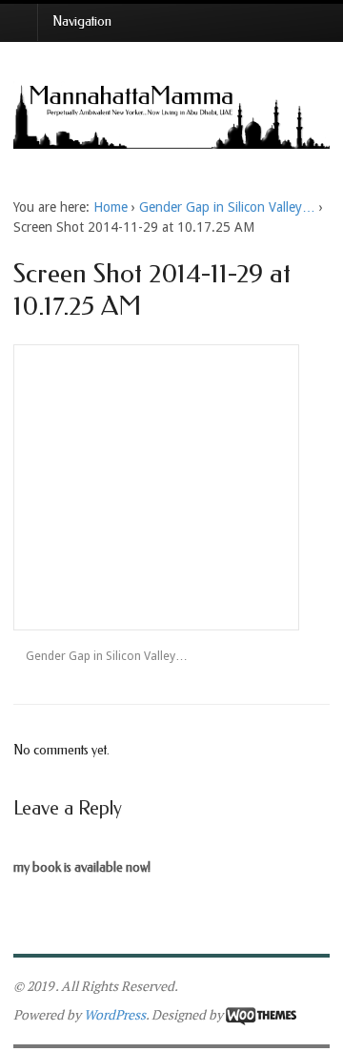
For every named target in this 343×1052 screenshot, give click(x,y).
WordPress (115, 1014)
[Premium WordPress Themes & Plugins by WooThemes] (261, 1014)
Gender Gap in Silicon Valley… (227, 207)
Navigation (81, 21)
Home (110, 207)
